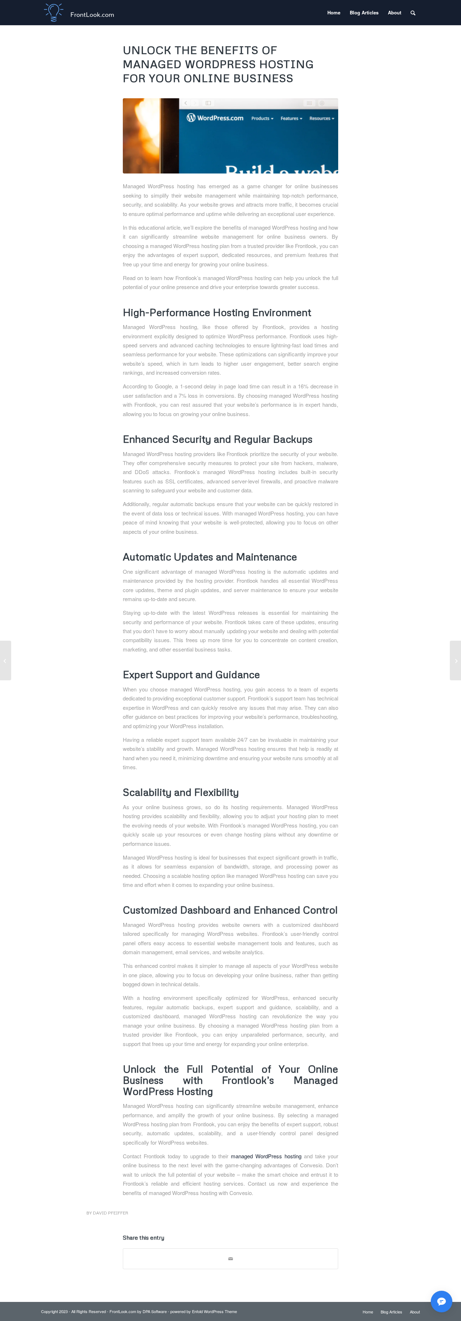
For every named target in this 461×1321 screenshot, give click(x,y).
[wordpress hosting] (230, 135)
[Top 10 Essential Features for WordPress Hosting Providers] (5, 660)
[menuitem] (334, 12)
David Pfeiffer (110, 1213)
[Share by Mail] (230, 1259)
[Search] (413, 12)
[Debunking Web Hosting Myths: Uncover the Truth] (455, 660)
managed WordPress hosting (266, 1156)
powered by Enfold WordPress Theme (203, 1311)
